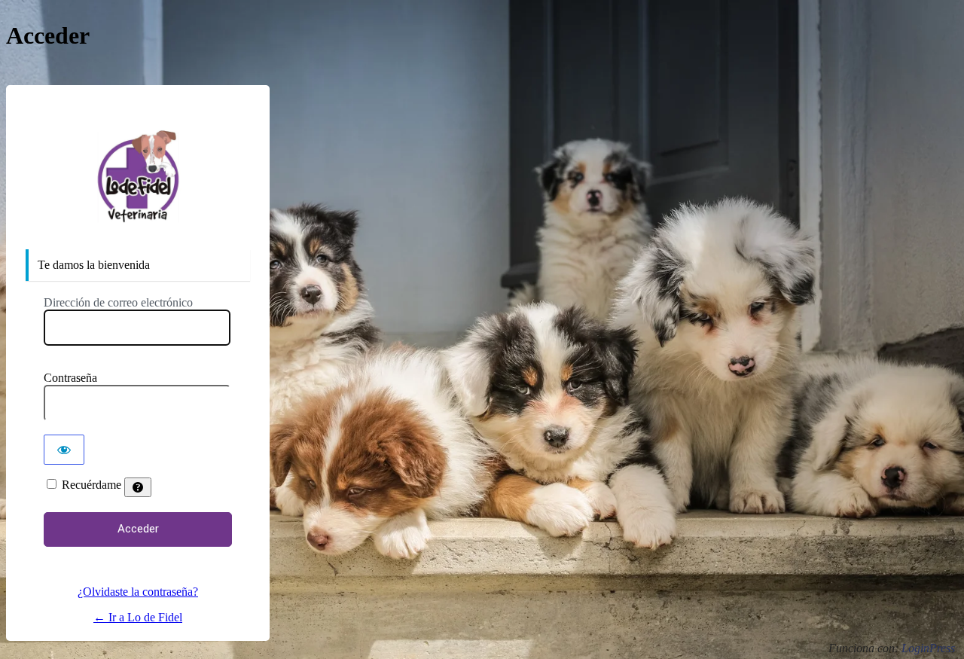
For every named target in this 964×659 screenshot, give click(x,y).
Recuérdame (91, 484)
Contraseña (70, 377)
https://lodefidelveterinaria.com (138, 177)
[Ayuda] (137, 487)
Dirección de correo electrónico (118, 302)
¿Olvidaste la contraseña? (138, 591)
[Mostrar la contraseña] (64, 450)
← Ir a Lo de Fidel (137, 617)
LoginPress (928, 648)
